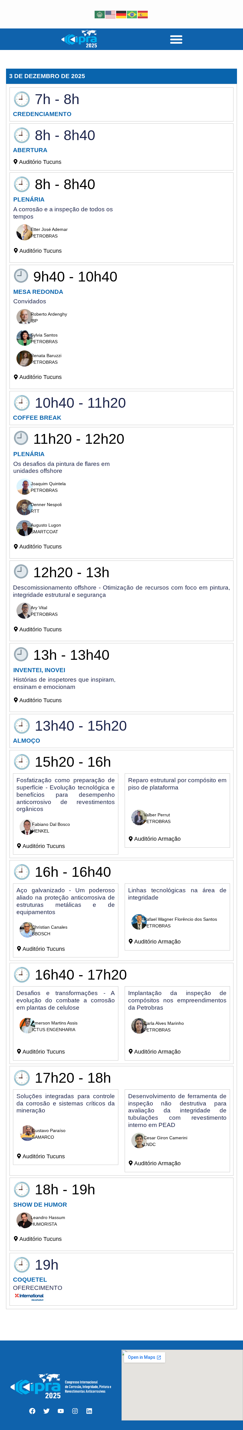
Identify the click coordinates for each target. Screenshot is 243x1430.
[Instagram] (75, 1411)
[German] (121, 14)
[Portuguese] (132, 14)
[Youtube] (60, 1411)
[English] (110, 14)
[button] (176, 39)
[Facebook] (32, 1411)
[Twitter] (46, 1411)
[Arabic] (100, 14)
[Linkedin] (89, 1411)
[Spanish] (143, 14)
